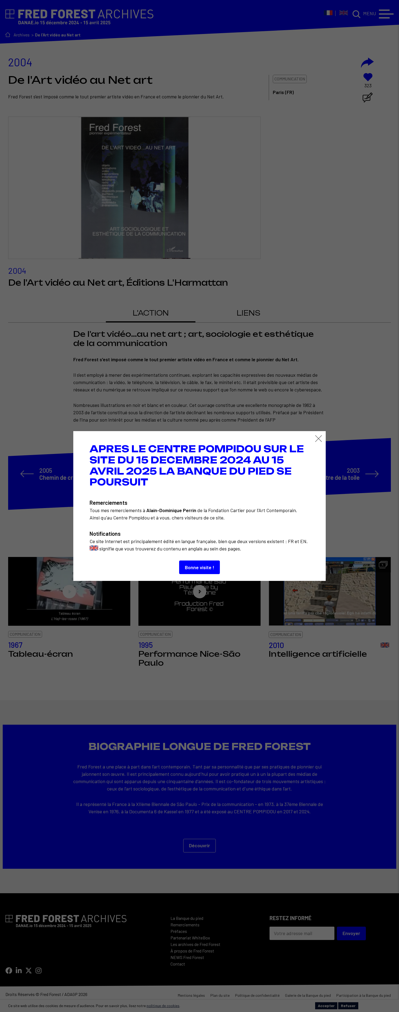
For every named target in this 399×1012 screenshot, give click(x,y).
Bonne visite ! (199, 567)
